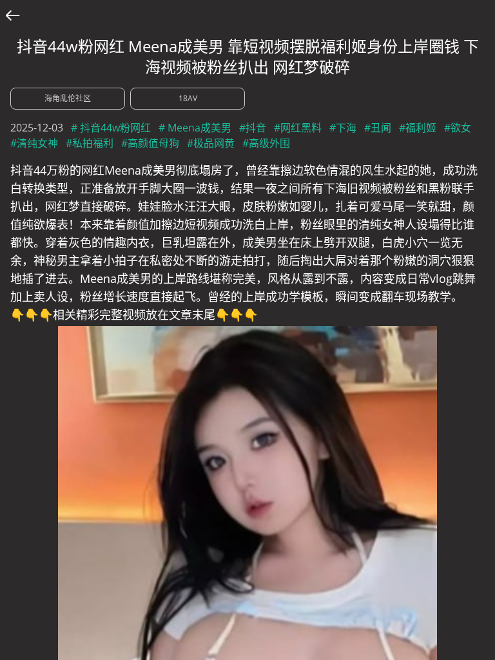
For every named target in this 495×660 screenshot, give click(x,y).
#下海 (342, 128)
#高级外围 (266, 143)
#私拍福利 (89, 143)
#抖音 (252, 128)
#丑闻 (377, 128)
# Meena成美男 (195, 128)
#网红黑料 (298, 128)
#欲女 (457, 128)
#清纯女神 (34, 143)
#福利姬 (417, 128)
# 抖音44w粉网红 (111, 128)
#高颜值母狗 (150, 143)
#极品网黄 (211, 143)
